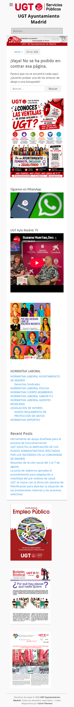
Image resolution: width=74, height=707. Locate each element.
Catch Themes (45, 703)
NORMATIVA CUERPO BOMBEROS (31, 392)
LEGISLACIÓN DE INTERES (26, 408)
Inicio (18, 52)
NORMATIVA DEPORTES (25, 420)
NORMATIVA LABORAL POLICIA (29, 388)
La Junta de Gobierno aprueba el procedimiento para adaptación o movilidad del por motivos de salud (32, 474)
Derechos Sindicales (27, 384)
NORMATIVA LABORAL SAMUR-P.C (31, 396)
